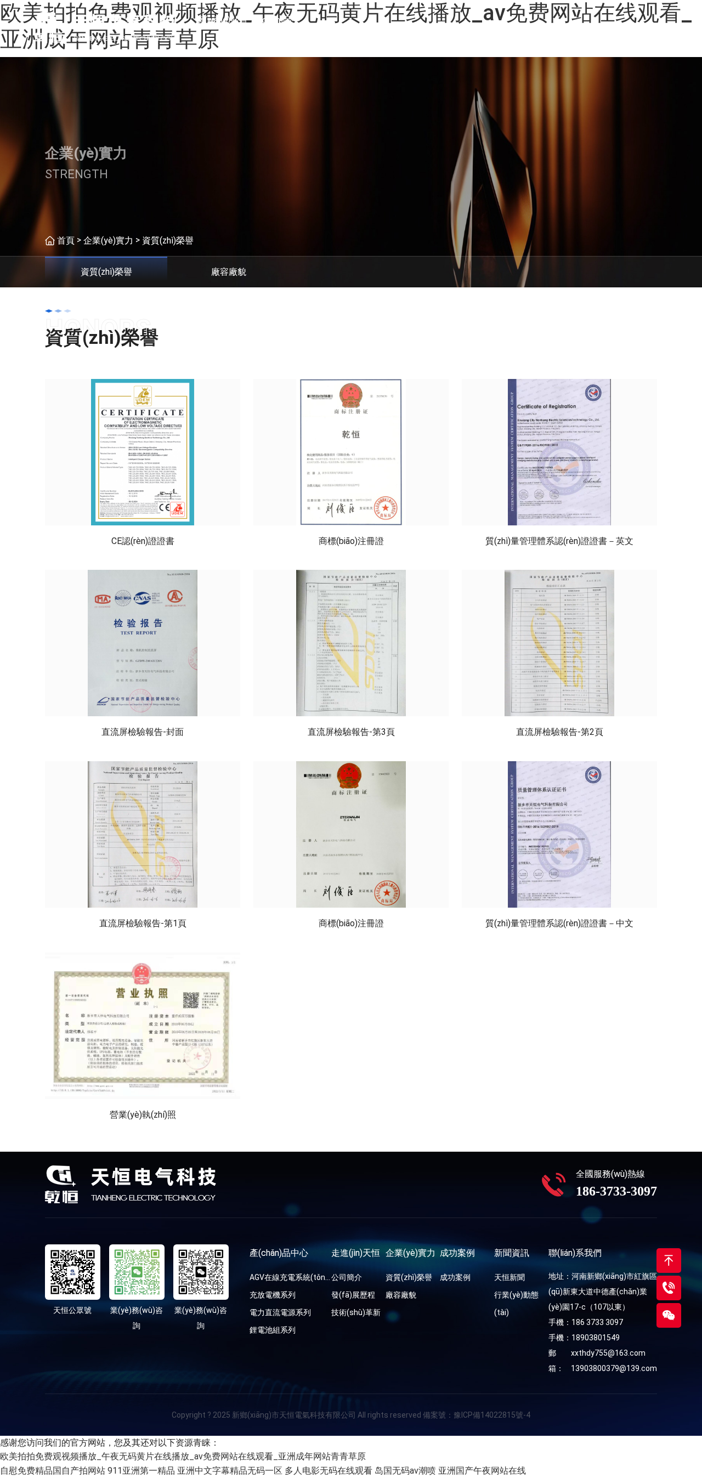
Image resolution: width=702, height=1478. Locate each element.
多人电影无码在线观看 (328, 1470)
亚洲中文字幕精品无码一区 (229, 1470)
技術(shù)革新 (356, 1312)
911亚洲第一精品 (141, 1470)
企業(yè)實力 (382, 27)
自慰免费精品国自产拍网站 (52, 1470)
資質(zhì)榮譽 (168, 240)
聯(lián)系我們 (543, 27)
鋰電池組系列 (273, 1330)
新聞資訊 (489, 27)
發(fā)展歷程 (353, 1294)
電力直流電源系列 (280, 1312)
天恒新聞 (509, 1277)
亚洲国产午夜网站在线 (482, 1470)
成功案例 (436, 27)
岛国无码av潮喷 (405, 1470)
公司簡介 (346, 1277)
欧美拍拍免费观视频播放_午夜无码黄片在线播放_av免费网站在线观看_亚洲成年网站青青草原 (183, 1456)
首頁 (66, 240)
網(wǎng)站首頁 (222, 27)
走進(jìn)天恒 (328, 27)
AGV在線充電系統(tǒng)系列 (290, 1277)
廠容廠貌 (401, 1294)
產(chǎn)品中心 (276, 27)
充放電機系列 (273, 1294)
